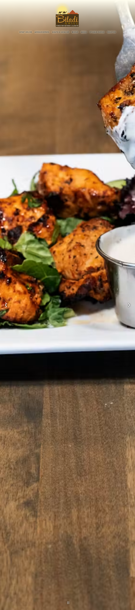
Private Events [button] (97, 32)
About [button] (84, 32)
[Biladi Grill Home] (67, 15)
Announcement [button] (42, 32)
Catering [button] (111, 32)
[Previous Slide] (6, 305)
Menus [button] (75, 32)
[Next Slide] (129, 305)
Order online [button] (25, 32)
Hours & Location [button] (60, 32)
